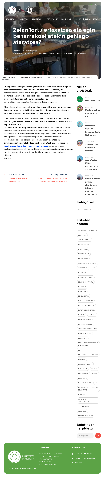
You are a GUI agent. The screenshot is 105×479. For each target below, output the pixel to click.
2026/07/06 (89, 141)
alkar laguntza (84, 240)
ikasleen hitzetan (85, 364)
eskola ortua (83, 296)
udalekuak (82, 411)
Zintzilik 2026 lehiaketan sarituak (91, 147)
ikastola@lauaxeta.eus (47, 464)
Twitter (77, 458)
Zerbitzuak (36, 19)
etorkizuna (89, 305)
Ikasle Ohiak (66, 19)
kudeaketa (82, 378)
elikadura (82, 291)
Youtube (90, 454)
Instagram (91, 458)
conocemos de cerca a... (87, 263)
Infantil (94, 369)
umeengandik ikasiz (85, 416)
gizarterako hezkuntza (87, 329)
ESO (79, 305)
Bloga (78, 19)
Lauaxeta (10, 19)
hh (79, 350)
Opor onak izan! (92, 101)
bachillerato (83, 244)
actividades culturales (87, 230)
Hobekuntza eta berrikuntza (26, 50)
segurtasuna (83, 406)
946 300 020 (47, 459)
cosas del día (83, 268)
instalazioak (83, 373)
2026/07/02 (89, 157)
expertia (92, 315)
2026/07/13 (89, 98)
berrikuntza (20, 53)
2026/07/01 (89, 176)
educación (82, 273)
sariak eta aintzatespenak (84, 400)
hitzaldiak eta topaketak (88, 355)
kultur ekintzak (84, 383)
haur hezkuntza (84, 333)
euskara (81, 315)
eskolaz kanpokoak (85, 301)
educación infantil (85, 277)
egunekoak (29, 53)
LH (96, 383)
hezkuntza (53, 53)
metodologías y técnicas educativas (88, 388)
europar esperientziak (86, 310)
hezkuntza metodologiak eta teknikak (71, 53)
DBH (94, 268)
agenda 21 (82, 235)
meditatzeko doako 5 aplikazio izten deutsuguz (26, 146)
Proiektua (23, 19)
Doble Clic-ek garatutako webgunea (22, 468)
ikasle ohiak (82, 369)
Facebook (78, 454)
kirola (94, 373)
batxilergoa (83, 249)
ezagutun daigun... (41, 53)
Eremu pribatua (91, 19)
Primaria (81, 395)
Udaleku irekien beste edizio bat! (92, 113)
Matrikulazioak (52, 19)
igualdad (81, 359)
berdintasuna (83, 254)
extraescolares (84, 319)
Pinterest (78, 463)
